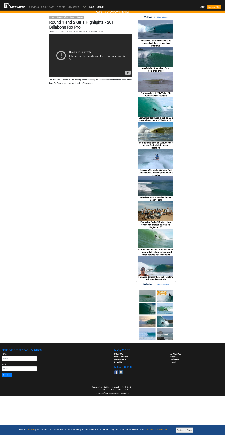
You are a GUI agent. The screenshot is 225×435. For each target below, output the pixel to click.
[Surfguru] (14, 5)
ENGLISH (126, 390)
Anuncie (98, 390)
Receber (6, 375)
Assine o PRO (214, 7)
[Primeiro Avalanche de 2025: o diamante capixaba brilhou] (165, 308)
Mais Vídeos (162, 17)
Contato (113, 390)
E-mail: (4, 364)
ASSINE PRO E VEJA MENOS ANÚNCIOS (112, 12)
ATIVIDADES (176, 354)
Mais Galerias (163, 285)
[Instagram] (121, 372)
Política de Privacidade (157, 429)
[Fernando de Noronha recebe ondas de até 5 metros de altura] (165, 334)
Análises (175, 359)
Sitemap (106, 390)
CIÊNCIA (174, 357)
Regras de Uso (97, 387)
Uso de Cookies (127, 387)
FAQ (84, 7)
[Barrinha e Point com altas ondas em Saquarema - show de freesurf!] (147, 308)
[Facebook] (116, 372)
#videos (80, 17)
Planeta (118, 362)
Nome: (4, 354)
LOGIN (202, 7)
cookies (31, 429)
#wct (52, 17)
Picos (173, 362)
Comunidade (120, 359)
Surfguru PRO (121, 357)
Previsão (118, 354)
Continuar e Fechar (184, 430)
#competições (62, 17)
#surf (72, 17)
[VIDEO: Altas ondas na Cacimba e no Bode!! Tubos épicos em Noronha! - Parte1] (165, 321)
